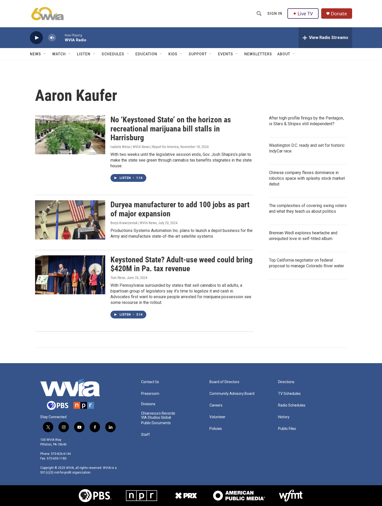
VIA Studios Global (156, 418)
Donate (339, 13)
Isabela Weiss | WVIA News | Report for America (144, 147)
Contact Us (150, 382)
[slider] (60, 37)
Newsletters (258, 54)
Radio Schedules (291, 405)
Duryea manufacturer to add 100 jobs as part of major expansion (179, 209)
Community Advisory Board (231, 394)
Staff (145, 435)
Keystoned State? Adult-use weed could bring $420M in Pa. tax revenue (181, 264)
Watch (59, 54)
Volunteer (217, 417)
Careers (215, 405)
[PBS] (95, 495)
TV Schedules (289, 394)
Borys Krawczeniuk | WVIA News (133, 223)
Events (225, 54)
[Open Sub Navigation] (45, 54)
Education (146, 54)
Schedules (113, 54)
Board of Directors (224, 382)
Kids (172, 54)
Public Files (287, 429)
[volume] (52, 38)
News (35, 54)
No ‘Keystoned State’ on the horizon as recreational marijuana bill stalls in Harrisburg (170, 128)
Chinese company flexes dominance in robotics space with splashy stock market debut (307, 178)
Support (198, 54)
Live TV (305, 13)
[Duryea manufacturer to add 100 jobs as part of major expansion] (70, 219)
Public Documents (156, 423)
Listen (83, 54)
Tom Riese (117, 278)
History (283, 417)
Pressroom (150, 394)
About (283, 54)
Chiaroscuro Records (158, 413)
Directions (286, 382)
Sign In (274, 13)
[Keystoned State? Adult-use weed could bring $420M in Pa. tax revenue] (70, 274)
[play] (36, 38)
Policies (215, 429)
